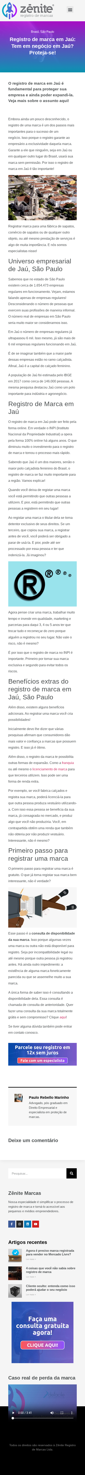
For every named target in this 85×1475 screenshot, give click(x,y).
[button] (70, 9)
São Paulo (47, 31)
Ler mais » (31, 1259)
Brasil (35, 31)
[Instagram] (19, 1224)
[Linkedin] (27, 1224)
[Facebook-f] (11, 1224)
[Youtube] (35, 1224)
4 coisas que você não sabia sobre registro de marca (50, 1270)
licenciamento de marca (49, 769)
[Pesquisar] (71, 1173)
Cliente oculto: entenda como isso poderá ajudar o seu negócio (50, 1287)
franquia (68, 763)
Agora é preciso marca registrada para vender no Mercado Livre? (50, 1252)
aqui (63, 1017)
